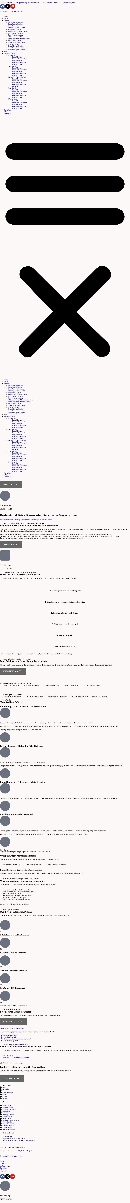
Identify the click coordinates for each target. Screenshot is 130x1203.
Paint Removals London (16, 26)
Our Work (7, 110)
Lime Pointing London (15, 33)
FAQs (6, 112)
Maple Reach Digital (25, 1151)
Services (6, 20)
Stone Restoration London (16, 48)
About (6, 18)
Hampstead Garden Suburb (17, 77)
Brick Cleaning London (15, 22)
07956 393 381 (6, 509)
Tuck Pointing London (15, 35)
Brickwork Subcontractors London (19, 39)
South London (12, 88)
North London (12, 66)
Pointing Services (17, 64)
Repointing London (14, 29)
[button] (65, 246)
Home (6, 17)
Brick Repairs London (15, 24)
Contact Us (7, 114)
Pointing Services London (16, 28)
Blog (5, 51)
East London (12, 55)
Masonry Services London (16, 42)
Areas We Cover (9, 53)
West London (12, 99)
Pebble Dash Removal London (18, 31)
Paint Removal (17, 60)
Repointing (15, 86)
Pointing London (13, 44)
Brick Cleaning (17, 57)
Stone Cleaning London (15, 46)
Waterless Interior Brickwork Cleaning (20, 37)
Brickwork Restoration (19, 59)
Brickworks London (14, 40)
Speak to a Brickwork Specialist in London (36, 852)
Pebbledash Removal (19, 62)
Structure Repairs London (16, 50)
